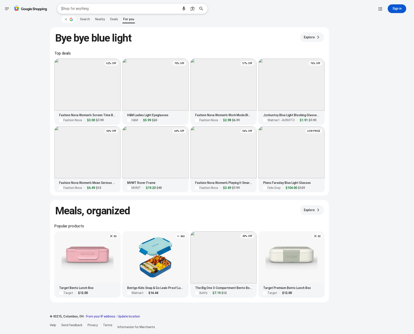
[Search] (202, 8)
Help (53, 325)
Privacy (93, 325)
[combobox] (120, 8)
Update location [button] (129, 316)
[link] (85, 19)
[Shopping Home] (30, 8)
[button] (184, 8)
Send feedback (71, 325)
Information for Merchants (136, 327)
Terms (107, 325)
